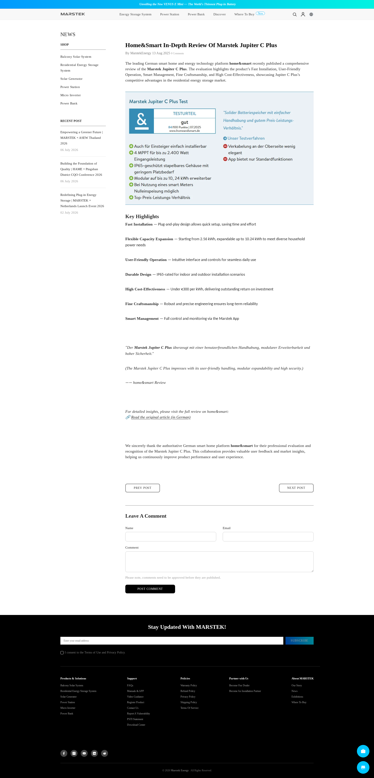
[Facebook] (63, 753)
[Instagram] (74, 753)
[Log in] (303, 14)
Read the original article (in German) (160, 417)
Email (227, 528)
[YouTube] (84, 753)
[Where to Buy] (363, 767)
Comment (132, 547)
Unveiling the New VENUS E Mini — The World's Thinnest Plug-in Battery (187, 4)
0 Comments (177, 53)
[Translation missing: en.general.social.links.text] (94, 753)
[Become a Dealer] (363, 751)
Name (129, 528)
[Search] (294, 14)
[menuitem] (83, 57)
